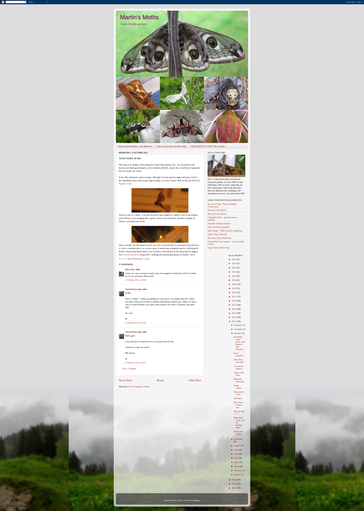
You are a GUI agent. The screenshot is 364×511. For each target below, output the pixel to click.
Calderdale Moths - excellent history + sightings (223, 218)
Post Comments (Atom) (139, 386)
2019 (234, 288)
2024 (234, 267)
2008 (234, 488)
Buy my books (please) (217, 213)
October (237, 333)
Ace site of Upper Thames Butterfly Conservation (222, 205)
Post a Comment (129, 368)
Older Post (195, 380)
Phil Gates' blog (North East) (219, 238)
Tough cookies (238, 386)
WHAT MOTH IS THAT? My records (208, 146)
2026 (234, 259)
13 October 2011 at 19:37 (135, 362)
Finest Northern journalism (219, 227)
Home (160, 380)
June (236, 453)
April (236, 462)
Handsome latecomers (239, 380)
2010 (234, 479)
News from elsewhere (239, 360)
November (238, 329)
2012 (234, 317)
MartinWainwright (133, 289)
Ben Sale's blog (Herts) (217, 210)
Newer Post (125, 380)
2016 (234, 300)
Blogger (196, 500)
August (237, 445)
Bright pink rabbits (238, 432)
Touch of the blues (239, 373)
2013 (234, 313)
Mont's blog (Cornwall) (217, 234)
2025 (234, 263)
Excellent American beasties (219, 223)
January (237, 474)
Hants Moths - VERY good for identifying (225, 230)
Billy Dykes (130, 269)
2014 (234, 309)
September (238, 439)
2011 (234, 321)
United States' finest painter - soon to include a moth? (226, 242)
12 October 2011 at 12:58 (135, 322)
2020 (234, 284)
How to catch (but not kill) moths (172, 146)
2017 (234, 296)
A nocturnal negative (238, 367)
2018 (234, 292)
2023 (234, 271)
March (237, 466)
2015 (234, 304)
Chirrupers (238, 398)
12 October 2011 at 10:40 (135, 280)
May (236, 458)
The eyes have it (239, 412)
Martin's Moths (139, 17)
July (236, 449)
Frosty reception (238, 354)
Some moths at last (239, 393)
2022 (234, 276)
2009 (234, 483)
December (238, 325)
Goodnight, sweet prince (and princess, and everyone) (239, 342)
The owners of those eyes (238, 405)
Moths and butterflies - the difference (135, 146)
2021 (234, 280)
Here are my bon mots (129, 254)
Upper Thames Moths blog (218, 247)
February (238, 470)
